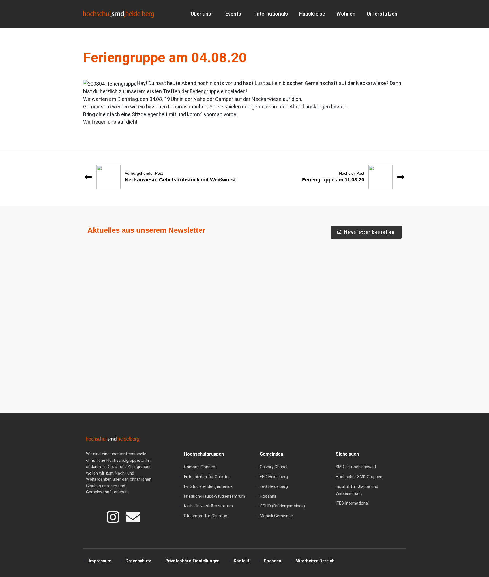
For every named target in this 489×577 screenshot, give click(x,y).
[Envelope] (133, 517)
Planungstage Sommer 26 (232, 338)
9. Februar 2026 (214, 328)
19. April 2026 (104, 328)
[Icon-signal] (93, 517)
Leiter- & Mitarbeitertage (339, 338)
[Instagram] (113, 517)
